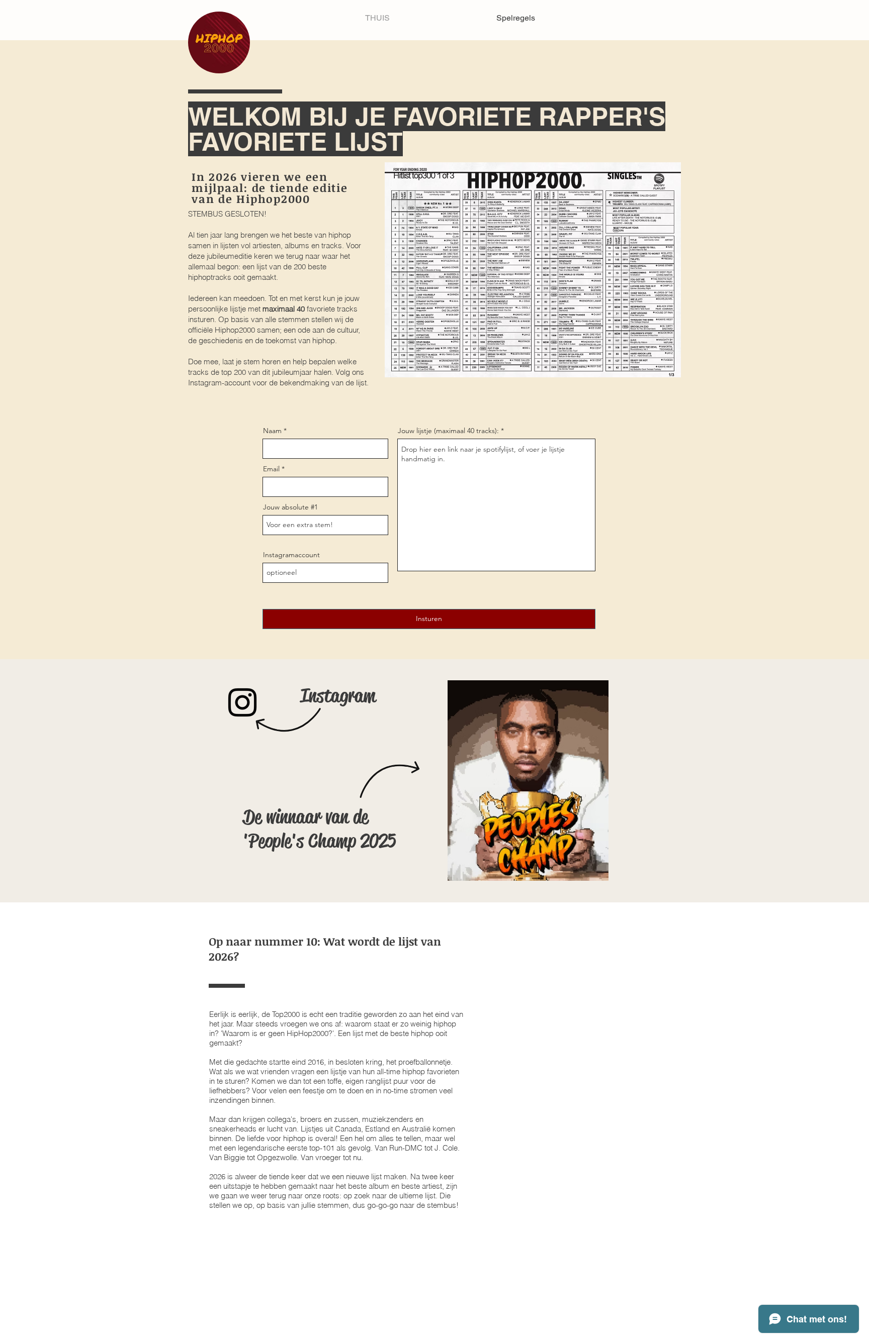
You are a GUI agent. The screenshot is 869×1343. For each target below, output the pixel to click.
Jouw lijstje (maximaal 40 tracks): (448, 430)
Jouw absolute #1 (290, 506)
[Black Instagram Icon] (242, 702)
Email (271, 468)
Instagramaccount (291, 554)
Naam (272, 430)
